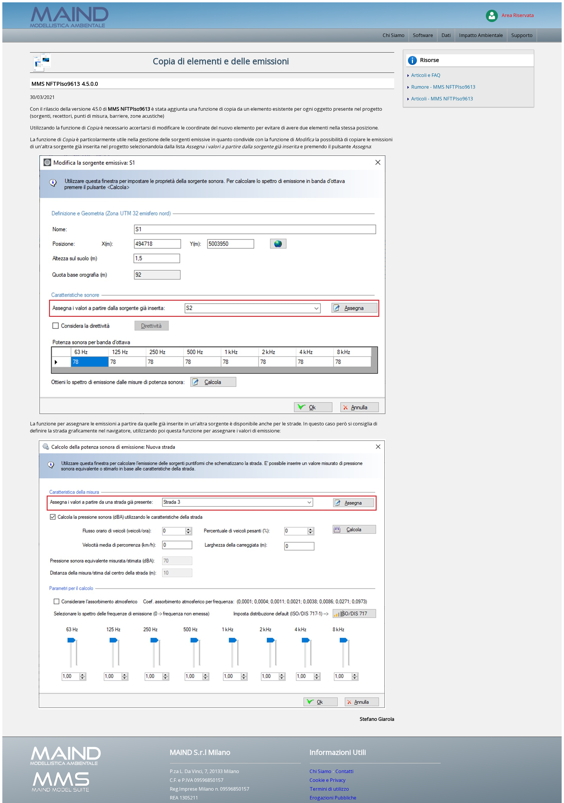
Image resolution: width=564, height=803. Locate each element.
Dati (446, 35)
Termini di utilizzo (329, 789)
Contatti (344, 771)
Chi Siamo (393, 35)
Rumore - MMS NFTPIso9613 (442, 87)
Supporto (522, 35)
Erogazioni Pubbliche (333, 797)
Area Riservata (516, 15)
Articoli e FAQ (425, 75)
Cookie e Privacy (327, 780)
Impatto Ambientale (481, 35)
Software (423, 35)
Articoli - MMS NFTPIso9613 (441, 98)
